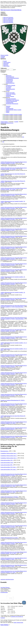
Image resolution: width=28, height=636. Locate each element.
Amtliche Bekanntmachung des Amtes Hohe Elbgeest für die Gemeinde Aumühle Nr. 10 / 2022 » (14, 572)
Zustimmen (3, 13)
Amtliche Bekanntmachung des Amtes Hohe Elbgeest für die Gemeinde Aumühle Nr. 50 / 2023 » (14, 422)
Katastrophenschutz (10, 83)
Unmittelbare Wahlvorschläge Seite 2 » (9, 455)
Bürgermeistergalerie (10, 89)
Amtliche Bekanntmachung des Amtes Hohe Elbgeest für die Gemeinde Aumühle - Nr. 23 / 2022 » (14, 552)
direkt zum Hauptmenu (8, 19)
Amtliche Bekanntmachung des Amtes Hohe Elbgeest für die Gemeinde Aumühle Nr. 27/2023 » (14, 474)
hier (23, 136)
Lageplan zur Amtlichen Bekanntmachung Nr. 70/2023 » (13, 400)
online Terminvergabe (18, 622)
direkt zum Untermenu (8, 21)
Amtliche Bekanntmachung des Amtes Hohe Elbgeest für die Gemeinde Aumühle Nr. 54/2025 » (14, 270)
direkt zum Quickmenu (8, 17)
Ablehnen (3, 12)
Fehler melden (6, 66)
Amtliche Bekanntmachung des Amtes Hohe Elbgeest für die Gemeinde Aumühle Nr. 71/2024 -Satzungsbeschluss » (14, 306)
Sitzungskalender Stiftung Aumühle (13, 109)
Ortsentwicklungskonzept (11, 101)
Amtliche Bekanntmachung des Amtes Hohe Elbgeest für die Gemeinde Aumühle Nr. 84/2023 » (14, 384)
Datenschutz (6, 63)
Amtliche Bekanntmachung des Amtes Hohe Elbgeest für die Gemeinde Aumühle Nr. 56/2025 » (14, 258)
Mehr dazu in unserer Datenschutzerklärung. (11, 9)
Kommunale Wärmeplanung (12, 103)
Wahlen (7, 112)
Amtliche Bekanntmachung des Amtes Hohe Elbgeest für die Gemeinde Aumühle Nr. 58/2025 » (14, 237)
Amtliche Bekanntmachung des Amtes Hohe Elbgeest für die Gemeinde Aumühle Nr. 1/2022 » (14, 558)
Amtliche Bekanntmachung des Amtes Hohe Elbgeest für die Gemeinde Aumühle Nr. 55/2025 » (14, 264)
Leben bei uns (6, 91)
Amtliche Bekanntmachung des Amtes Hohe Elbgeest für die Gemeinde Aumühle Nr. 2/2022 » (14, 566)
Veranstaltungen (9, 79)
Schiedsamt (8, 95)
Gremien (8, 107)
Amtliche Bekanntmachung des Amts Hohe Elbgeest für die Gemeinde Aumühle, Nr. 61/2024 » (13, 330)
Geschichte (8, 87)
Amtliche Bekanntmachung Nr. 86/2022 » (10, 496)
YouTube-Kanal (9, 80)
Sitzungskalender (9, 108)
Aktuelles (5, 74)
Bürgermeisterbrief (10, 76)
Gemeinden (10, 121)
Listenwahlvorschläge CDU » (7, 460)
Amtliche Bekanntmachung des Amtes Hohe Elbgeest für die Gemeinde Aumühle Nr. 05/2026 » (14, 208)
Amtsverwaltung (6, 62)
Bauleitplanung (6, 97)
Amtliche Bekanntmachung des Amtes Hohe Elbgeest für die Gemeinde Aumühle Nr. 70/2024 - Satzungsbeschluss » (14, 318)
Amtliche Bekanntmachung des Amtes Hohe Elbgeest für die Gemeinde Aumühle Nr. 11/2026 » (14, 195)
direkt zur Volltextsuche (8, 18)
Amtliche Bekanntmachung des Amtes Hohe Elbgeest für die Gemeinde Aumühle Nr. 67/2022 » (14, 526)
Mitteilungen (8, 75)
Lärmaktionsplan (9, 102)
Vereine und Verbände (10, 93)
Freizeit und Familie (10, 92)
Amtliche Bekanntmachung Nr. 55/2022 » (10, 537)
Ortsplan (8, 90)
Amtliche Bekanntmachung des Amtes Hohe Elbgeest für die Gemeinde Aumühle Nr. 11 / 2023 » (14, 491)
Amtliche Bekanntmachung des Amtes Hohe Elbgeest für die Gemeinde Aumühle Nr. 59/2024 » (14, 337)
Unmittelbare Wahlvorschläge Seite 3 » (9, 458)
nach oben (5, 579)
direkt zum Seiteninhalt (8, 22)
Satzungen (8, 106)
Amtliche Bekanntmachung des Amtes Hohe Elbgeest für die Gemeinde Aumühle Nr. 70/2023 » (14, 404)
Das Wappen (8, 86)
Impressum (5, 64)
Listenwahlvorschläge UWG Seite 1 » (9, 467)
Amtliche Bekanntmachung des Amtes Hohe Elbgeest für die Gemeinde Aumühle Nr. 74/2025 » (14, 229)
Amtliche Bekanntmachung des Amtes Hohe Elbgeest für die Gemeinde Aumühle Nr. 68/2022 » (14, 513)
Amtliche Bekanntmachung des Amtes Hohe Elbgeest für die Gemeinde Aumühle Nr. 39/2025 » (14, 283)
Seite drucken (11, 579)
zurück (2, 579)
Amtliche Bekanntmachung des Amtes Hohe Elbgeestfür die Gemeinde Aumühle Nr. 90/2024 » (13, 299)
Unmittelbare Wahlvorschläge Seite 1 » (9, 453)
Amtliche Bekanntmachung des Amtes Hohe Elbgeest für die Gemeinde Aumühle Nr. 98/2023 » (14, 373)
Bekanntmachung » (5, 451)
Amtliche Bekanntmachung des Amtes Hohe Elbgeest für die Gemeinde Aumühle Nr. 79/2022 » (14, 503)
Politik (4, 104)
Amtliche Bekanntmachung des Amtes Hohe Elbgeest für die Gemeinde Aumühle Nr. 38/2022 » (14, 543)
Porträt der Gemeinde (10, 85)
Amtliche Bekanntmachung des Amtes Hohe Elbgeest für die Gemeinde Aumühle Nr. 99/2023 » (14, 366)
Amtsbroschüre (9, 81)
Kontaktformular (4, 592)
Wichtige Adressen (10, 96)
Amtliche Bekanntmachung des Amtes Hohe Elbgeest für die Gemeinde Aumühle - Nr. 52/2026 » (14, 168)
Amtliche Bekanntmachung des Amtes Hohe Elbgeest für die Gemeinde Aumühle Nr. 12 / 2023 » (14, 485)
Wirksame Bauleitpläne (11, 98)
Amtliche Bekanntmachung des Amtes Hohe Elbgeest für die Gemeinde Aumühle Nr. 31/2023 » (14, 437)
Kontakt (5, 61)
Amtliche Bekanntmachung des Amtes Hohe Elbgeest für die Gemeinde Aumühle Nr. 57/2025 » (14, 247)
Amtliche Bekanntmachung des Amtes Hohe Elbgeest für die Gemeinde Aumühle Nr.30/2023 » (14, 428)
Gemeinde (5, 84)
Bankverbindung (4, 624)
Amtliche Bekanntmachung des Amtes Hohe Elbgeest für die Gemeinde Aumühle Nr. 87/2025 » (14, 219)
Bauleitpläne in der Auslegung (12, 100)
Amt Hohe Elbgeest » (5, 587)
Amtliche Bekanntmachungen (12, 78)
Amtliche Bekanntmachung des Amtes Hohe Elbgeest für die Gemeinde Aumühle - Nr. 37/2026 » (14, 189)
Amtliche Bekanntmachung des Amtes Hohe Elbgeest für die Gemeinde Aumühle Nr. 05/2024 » (14, 355)
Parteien (7, 111)
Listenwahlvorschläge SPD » (7, 464)
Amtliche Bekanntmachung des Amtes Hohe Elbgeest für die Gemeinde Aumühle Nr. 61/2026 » (14, 162)
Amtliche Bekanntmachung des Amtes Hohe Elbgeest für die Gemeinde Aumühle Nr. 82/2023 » (14, 395)
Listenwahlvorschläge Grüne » (7, 462)
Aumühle (16, 121)
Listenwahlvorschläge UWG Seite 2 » (9, 469)
